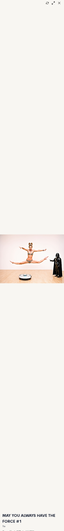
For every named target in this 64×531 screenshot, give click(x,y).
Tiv (3, 526)
